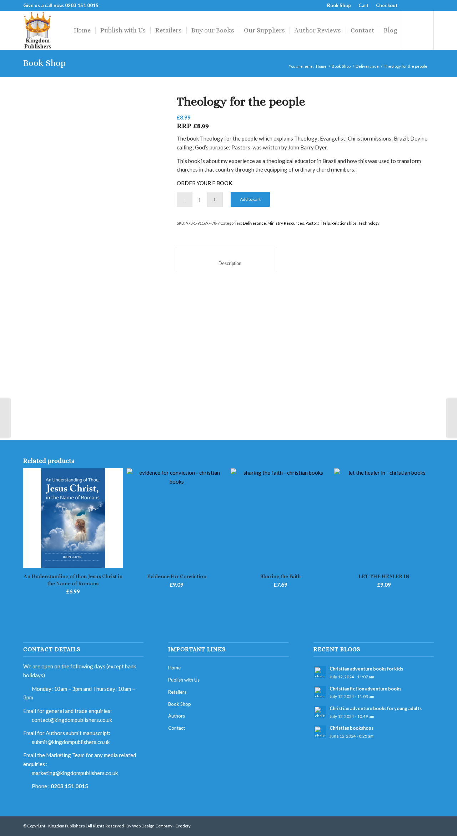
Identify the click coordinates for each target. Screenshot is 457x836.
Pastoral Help (318, 223)
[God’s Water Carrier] (5, 418)
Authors (176, 716)
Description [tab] (227, 263)
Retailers (177, 692)
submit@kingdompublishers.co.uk (71, 742)
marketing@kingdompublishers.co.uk (75, 773)
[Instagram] (428, 5)
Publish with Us (184, 680)
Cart (363, 5)
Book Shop (339, 5)
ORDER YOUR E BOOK (204, 183)
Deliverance (367, 66)
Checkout (387, 5)
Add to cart (250, 199)
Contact (176, 728)
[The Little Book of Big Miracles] (451, 418)
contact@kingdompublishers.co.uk (72, 720)
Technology (369, 223)
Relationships (344, 223)
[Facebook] (407, 5)
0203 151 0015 (69, 786)
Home (321, 66)
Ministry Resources (285, 223)
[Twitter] (417, 5)
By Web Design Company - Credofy (158, 826)
